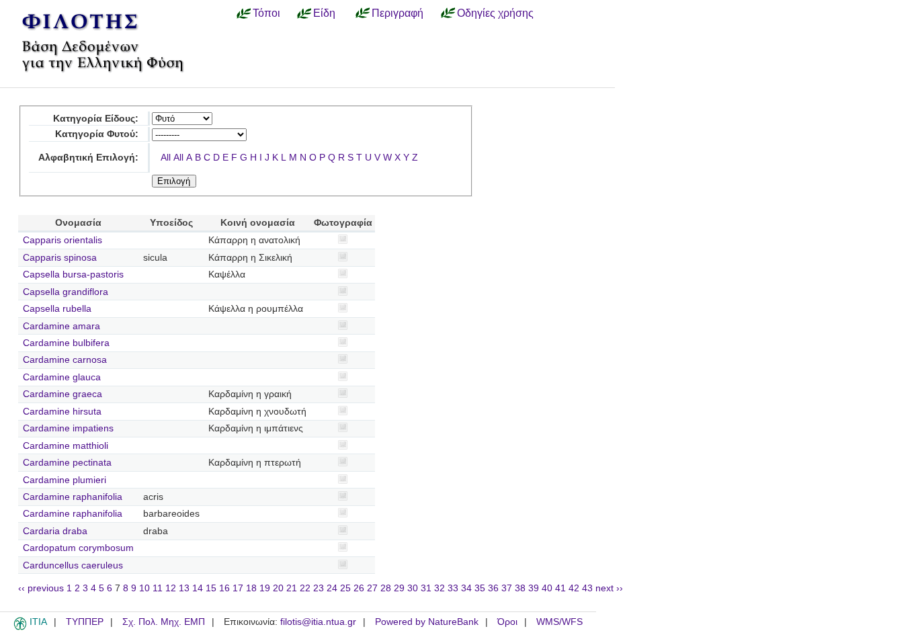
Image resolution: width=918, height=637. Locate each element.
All (166, 158)
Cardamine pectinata (67, 463)
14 (197, 588)
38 (520, 588)
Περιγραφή (397, 13)
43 (587, 588)
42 (574, 588)
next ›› (609, 588)
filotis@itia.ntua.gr (318, 622)
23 (318, 588)
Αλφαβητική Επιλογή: (88, 158)
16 (224, 588)
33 (453, 588)
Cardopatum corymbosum (78, 548)
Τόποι (266, 13)
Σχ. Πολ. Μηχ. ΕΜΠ (163, 622)
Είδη (324, 13)
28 (385, 588)
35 (479, 588)
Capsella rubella (57, 309)
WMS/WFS (559, 622)
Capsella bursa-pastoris (73, 274)
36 (493, 588)
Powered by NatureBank (426, 622)
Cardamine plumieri (64, 480)
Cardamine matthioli (65, 446)
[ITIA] (20, 627)
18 (251, 588)
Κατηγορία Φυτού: (96, 134)
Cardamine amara (61, 326)
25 (345, 588)
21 (291, 588)
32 (439, 588)
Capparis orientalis (62, 240)
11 (158, 588)
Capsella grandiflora (65, 292)
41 (560, 588)
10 (144, 588)
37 (506, 588)
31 (426, 588)
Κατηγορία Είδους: (95, 119)
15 (211, 588)
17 (238, 588)
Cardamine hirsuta (62, 412)
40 (547, 588)
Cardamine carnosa (65, 360)
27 (372, 588)
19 (264, 588)
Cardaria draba (55, 531)
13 (184, 588)
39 (533, 588)
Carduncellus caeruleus (73, 565)
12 (170, 588)
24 (332, 588)
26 (358, 588)
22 (305, 588)
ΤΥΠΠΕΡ (84, 622)
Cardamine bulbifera (66, 343)
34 (466, 588)
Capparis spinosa (60, 258)
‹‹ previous (41, 588)
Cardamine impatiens (68, 428)
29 (399, 588)
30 (412, 588)
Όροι (507, 622)
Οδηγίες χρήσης (495, 13)
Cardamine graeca (62, 394)
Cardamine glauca (62, 377)
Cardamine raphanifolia (72, 497)
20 (278, 588)
